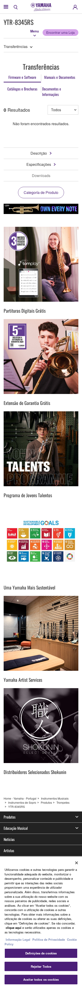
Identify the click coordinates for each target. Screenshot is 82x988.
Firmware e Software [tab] (22, 77)
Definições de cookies (41, 953)
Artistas (9, 850)
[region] (41, 922)
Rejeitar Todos (41, 966)
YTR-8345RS (16, 806)
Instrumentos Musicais (55, 798)
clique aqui (13, 927)
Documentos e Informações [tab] (51, 91)
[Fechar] (77, 863)
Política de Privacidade (48, 939)
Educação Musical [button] (16, 828)
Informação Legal (18, 939)
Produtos (46, 802)
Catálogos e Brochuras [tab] (22, 89)
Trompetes (62, 802)
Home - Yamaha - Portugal (20, 798)
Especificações (38, 164)
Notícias (9, 839)
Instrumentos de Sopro (22, 802)
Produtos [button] (9, 817)
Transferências (16, 46)
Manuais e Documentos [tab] (59, 77)
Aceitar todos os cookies (41, 979)
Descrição (39, 153)
